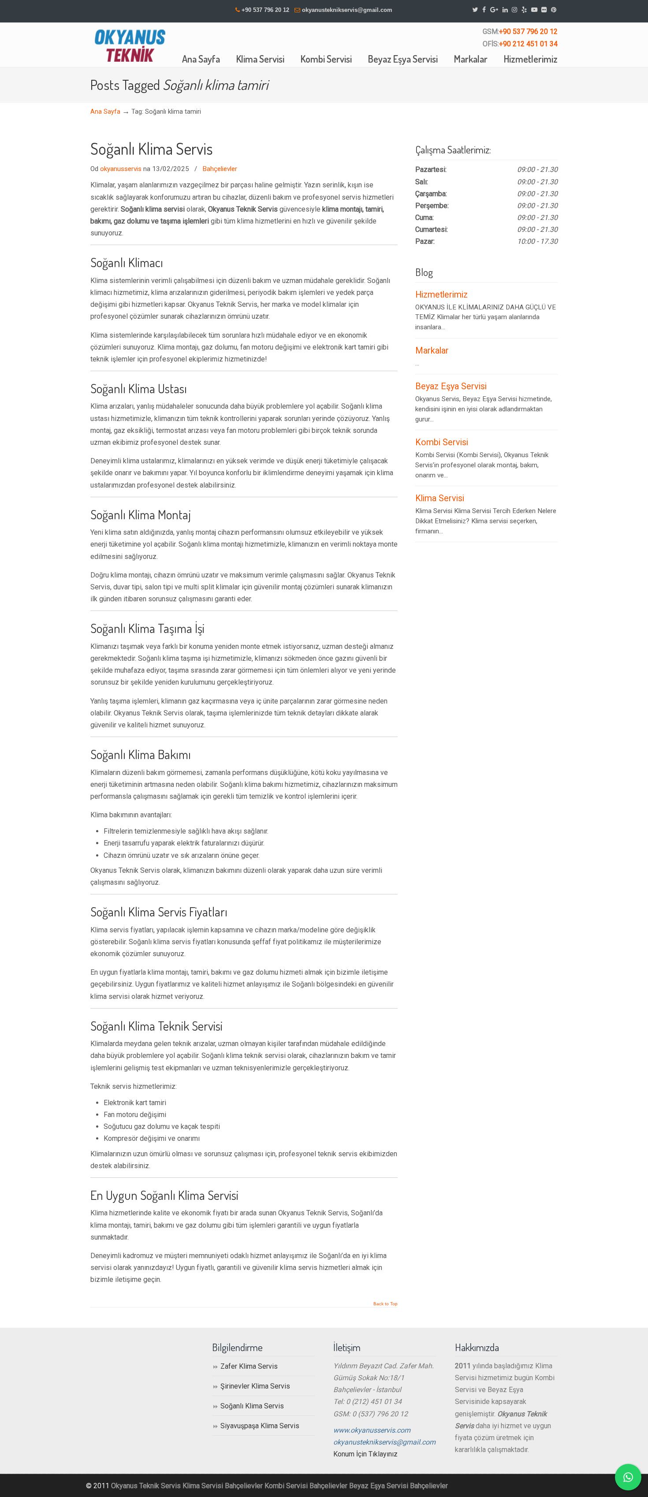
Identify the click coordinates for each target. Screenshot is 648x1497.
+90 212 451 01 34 (528, 44)
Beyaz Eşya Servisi (451, 386)
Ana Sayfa (105, 111)
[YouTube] (534, 10)
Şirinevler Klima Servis (255, 1386)
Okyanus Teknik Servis (146, 1486)
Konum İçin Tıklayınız (365, 1454)
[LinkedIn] (505, 10)
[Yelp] (524, 10)
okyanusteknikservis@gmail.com (347, 10)
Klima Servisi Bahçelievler (222, 1486)
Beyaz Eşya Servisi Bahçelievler (398, 1486)
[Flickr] (544, 10)
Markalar (432, 351)
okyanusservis (121, 169)
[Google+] (494, 10)
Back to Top (385, 1304)
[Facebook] (484, 10)
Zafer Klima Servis (249, 1366)
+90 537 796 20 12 (265, 10)
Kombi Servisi (441, 442)
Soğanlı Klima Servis (151, 148)
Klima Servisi (439, 498)
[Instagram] (514, 10)
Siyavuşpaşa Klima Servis (259, 1426)
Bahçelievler (219, 169)
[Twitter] (475, 10)
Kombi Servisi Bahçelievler (305, 1486)
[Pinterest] (554, 10)
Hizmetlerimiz (441, 295)
